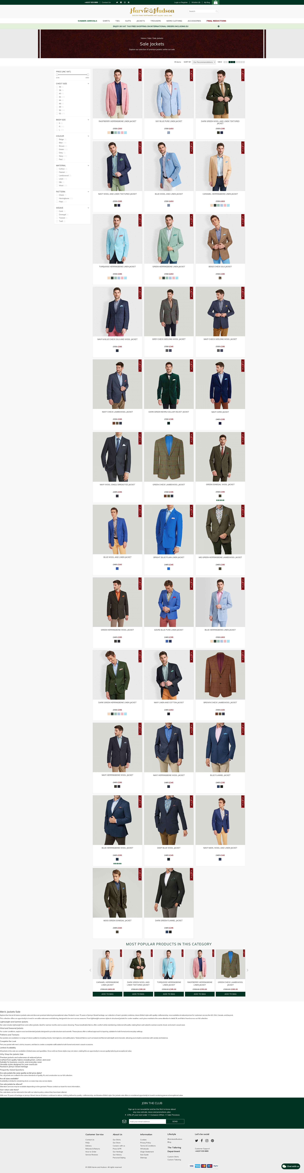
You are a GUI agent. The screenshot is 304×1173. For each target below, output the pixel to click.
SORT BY (187, 62)
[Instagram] (124, 2)
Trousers (155, 21)
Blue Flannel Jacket (220, 775)
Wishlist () (196, 2)
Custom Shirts (173, 1157)
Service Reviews (92, 1155)
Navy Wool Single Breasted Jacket (117, 485)
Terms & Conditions (148, 1146)
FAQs (88, 1143)
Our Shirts (117, 1140)
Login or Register (181, 2)
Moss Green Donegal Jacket (117, 921)
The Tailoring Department (174, 1149)
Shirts (106, 21)
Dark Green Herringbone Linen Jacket (117, 703)
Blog (169, 1142)
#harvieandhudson (175, 1139)
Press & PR (117, 1149)
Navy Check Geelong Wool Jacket (220, 339)
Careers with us (119, 1146)
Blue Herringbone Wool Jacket (117, 848)
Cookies (143, 1140)
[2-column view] (225, 62)
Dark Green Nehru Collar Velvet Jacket (169, 412)
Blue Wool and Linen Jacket (169, 194)
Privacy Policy (145, 1143)
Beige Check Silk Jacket (220, 267)
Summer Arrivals (87, 21)
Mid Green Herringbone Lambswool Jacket (220, 557)
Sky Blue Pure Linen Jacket (169, 121)
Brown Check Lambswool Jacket (220, 703)
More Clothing (174, 21)
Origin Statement (147, 1152)
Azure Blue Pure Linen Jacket (168, 630)
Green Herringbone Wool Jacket (117, 630)
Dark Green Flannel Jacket (169, 921)
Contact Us (106, 2)
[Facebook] (121, 2)
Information (146, 1134)
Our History (117, 1155)
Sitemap (143, 1158)
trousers (28, 1044)
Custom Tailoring (174, 1160)
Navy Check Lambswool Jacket (117, 412)
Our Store (116, 1143)
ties (36, 1044)
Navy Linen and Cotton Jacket (169, 703)
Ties (117, 21)
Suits (128, 21)
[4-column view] (240, 62)
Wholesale (144, 1149)
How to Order (91, 1152)
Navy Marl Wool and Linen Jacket (220, 848)
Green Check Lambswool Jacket (169, 485)
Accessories (194, 21)
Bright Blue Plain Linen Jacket (168, 557)
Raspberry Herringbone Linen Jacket (117, 121)
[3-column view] (232, 62)
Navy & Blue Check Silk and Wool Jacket (117, 339)
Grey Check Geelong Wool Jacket (169, 339)
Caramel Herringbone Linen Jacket (220, 194)
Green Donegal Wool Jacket (220, 484)
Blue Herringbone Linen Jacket (220, 630)
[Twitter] (117, 2)
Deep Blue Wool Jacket (168, 848)
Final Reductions (216, 21)
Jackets (141, 21)
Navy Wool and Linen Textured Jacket (117, 194)
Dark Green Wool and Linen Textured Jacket (220, 122)
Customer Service (95, 1134)
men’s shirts (19, 1044)
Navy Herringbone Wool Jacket (117, 775)
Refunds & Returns (93, 1149)
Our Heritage (118, 1152)
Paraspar (215, 1169)
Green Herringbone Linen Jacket (169, 267)
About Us (117, 1134)
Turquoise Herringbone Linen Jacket (117, 267)
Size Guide (144, 1155)
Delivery (89, 1146)
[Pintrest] (128, 2)
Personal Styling (119, 1158)
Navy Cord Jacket (220, 412)
